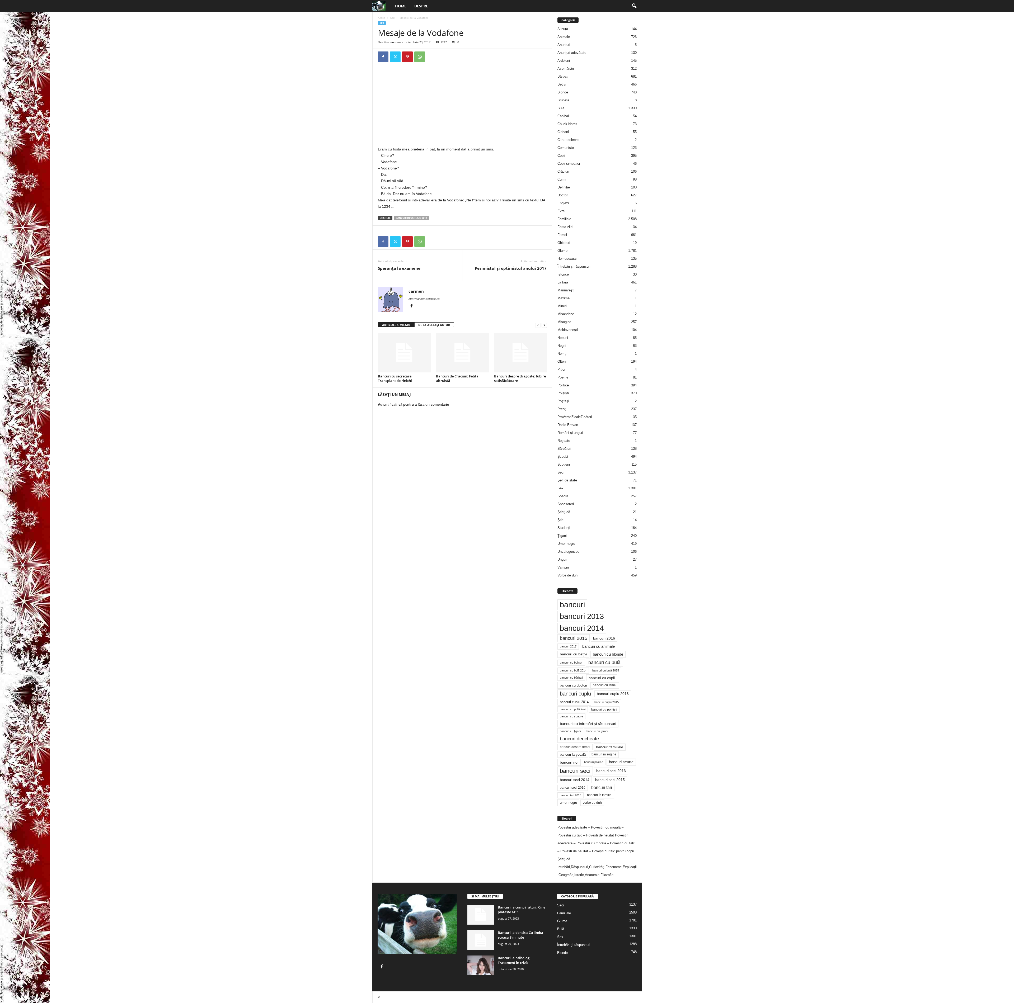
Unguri (562, 559)
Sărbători (564, 449)
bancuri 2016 (604, 638)
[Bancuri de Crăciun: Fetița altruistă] (462, 352)
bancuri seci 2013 (611, 771)
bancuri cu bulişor (571, 662)
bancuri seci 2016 (572, 787)
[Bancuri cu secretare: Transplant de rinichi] (404, 352)
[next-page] (544, 325)
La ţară (562, 282)
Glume (562, 251)
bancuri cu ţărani (597, 731)
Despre (421, 5)
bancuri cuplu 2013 (613, 694)
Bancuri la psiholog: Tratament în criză (514, 960)
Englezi (563, 203)
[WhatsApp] (419, 56)
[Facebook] (383, 56)
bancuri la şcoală (573, 754)
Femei (562, 235)
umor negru (568, 803)
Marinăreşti (565, 290)
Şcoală (562, 456)
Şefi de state (567, 480)
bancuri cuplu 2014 (574, 702)
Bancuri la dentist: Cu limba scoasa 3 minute (520, 935)
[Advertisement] (422, 107)
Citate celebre (568, 140)
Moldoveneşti (567, 330)
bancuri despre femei (575, 747)
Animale (563, 37)
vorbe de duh (592, 803)
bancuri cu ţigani (570, 731)
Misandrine (565, 314)
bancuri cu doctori (573, 685)
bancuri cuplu (575, 694)
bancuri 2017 (568, 646)
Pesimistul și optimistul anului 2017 (511, 268)
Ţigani (562, 536)
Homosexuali (567, 259)
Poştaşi (563, 401)
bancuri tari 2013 (570, 795)
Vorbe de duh (567, 575)
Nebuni (562, 338)
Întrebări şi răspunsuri (573, 266)
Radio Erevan (567, 425)
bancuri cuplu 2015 (606, 702)
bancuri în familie (599, 795)
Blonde (562, 92)
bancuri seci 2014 (574, 780)
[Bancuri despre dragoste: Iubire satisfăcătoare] (520, 352)
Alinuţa (562, 29)
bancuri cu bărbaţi (571, 677)
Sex (392, 18)
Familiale (564, 219)
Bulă (560, 108)
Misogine (564, 322)
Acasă (381, 18)
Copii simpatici (568, 163)
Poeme (562, 377)
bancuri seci (575, 771)
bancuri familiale (609, 747)
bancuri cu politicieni (572, 709)
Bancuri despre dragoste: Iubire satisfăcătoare (520, 378)
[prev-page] (538, 325)
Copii (561, 156)
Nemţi (561, 354)
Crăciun (563, 171)
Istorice (563, 274)
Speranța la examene (399, 268)
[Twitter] (395, 56)
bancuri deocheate (579, 738)
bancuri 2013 (582, 616)
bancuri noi (569, 762)
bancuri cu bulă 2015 (605, 670)
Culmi (561, 179)
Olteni (561, 361)
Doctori (562, 195)
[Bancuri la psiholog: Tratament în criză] (480, 965)
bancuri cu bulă (604, 662)
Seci (560, 472)
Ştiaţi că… (565, 859)
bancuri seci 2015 (610, 780)
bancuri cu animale (598, 646)
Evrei (561, 211)
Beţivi (561, 84)
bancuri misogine (604, 754)
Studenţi (563, 528)
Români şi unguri (570, 433)
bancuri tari (601, 787)
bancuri (572, 604)
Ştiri (560, 520)
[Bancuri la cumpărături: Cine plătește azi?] (480, 915)
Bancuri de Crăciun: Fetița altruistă (457, 378)
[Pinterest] (407, 56)
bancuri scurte (621, 762)
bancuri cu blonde (608, 654)
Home (400, 5)
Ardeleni (563, 61)
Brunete (563, 100)
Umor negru (566, 544)
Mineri (562, 306)
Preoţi (561, 409)
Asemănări (565, 68)
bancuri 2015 (573, 638)
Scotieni (563, 464)
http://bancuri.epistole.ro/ (424, 298)
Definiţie (563, 187)
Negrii (561, 346)
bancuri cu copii (602, 678)
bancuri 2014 (582, 628)
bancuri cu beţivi (573, 654)
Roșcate (563, 441)
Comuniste (565, 148)
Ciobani (563, 132)
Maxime (563, 298)
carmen (395, 42)
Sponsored (565, 504)
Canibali (563, 116)
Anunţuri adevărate (571, 53)
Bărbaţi (562, 76)
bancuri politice (593, 762)
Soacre (562, 496)
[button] (634, 6)
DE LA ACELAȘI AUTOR (434, 325)
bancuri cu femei (605, 685)
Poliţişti (563, 393)
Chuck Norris (567, 124)
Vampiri (563, 567)
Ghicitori (563, 243)
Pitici (561, 369)
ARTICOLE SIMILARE (396, 325)
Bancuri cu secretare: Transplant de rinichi (395, 378)
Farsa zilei (565, 227)
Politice (563, 385)
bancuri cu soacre (571, 716)
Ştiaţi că (563, 512)
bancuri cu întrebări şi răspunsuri (588, 723)
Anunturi (563, 45)
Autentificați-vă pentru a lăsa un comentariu (413, 404)
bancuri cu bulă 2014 (573, 670)
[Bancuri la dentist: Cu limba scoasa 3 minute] (480, 940)
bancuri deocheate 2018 (411, 218)
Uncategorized (568, 551)
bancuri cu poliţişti (604, 709)
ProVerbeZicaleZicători (574, 417)
